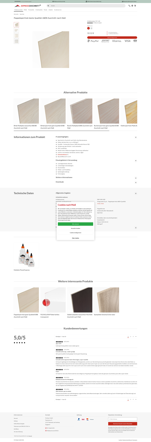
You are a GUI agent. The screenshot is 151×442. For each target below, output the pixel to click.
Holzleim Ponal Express (22, 270)
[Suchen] (48, 5)
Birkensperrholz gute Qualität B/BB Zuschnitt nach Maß (52, 127)
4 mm (102, 203)
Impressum (135, 440)
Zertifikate (16, 429)
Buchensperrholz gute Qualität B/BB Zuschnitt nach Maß (106, 127)
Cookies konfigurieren (75, 232)
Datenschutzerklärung (127, 440)
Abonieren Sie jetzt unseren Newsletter (122, 423)
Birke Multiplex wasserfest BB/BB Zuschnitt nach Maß (25, 127)
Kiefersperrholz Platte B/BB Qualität (133, 126)
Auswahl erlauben (75, 228)
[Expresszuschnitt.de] (28, 5)
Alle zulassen (75, 224)
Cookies (120, 440)
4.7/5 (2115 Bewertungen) (26, 1)
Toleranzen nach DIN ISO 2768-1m (22, 426)
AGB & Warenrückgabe (19, 423)
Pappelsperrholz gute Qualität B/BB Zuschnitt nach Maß (26, 316)
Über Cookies (75, 238)
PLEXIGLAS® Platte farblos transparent (50, 316)
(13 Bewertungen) (97, 22)
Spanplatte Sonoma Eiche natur (104, 314)
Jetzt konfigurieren (112, 37)
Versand (16, 418)
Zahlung (15, 421)
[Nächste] (135, 336)
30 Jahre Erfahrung (18, 431)
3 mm (98, 203)
